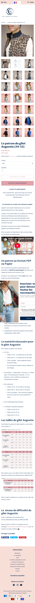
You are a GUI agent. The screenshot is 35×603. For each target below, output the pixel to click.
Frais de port (12, 156)
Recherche (17, 553)
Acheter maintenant (17, 183)
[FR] (17, 2)
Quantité (3, 167)
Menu (5, 2)
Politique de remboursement (17, 566)
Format (3, 160)
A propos (17, 568)
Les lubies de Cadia (21, 591)
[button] (5, 150)
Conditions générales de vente (17, 560)
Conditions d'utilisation (17, 562)
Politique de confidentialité (17, 564)
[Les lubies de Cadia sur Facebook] (14, 585)
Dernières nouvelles (17, 576)
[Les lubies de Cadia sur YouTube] (21, 585)
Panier (32, 2)
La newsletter (17, 555)
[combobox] (17, 2)
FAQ (17, 557)
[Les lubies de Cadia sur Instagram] (17, 585)
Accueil (3, 22)
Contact (18, 571)
